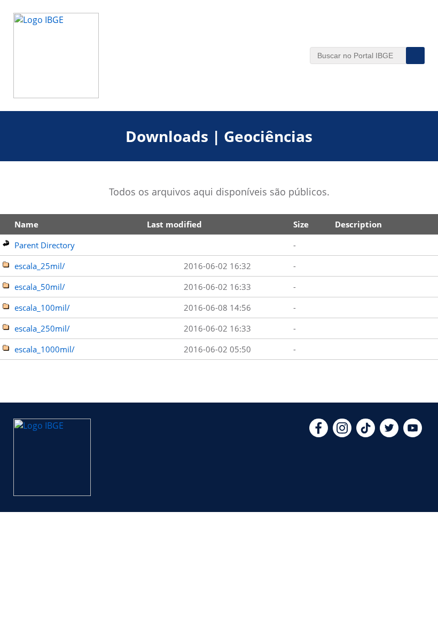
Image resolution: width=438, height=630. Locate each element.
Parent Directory (44, 245)
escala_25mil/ (39, 266)
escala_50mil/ (39, 286)
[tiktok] (365, 434)
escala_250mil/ (42, 328)
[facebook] (318, 434)
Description (358, 224)
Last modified (174, 224)
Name (26, 224)
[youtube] (412, 434)
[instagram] (342, 434)
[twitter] (389, 434)
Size (301, 224)
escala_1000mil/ (44, 349)
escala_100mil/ (42, 307)
